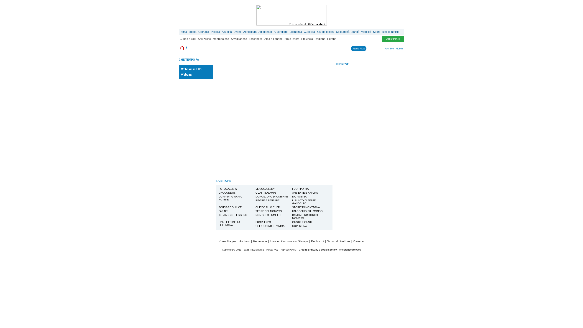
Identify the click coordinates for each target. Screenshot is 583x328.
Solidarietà (343, 31)
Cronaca (203, 31)
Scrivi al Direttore (338, 241)
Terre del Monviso (269, 211)
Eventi (237, 31)
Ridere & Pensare (267, 200)
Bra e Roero (291, 39)
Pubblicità (317, 241)
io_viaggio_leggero (233, 215)
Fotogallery (228, 188)
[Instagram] (370, 48)
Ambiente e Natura (305, 192)
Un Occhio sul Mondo (307, 211)
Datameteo (299, 196)
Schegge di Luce (230, 207)
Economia (295, 31)
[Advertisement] (370, 138)
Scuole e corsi (325, 31)
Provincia (307, 39)
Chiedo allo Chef (268, 207)
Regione (320, 39)
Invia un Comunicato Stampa (289, 241)
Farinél (224, 211)
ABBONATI (393, 39)
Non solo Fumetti (268, 215)
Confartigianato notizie (231, 198)
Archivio (389, 48)
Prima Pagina (188, 31)
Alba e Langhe (273, 39)
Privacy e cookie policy (323, 249)
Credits (303, 249)
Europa (331, 39)
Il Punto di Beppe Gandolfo (304, 202)
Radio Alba (359, 48)
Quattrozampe (266, 192)
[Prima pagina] (182, 48)
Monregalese (221, 39)
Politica (215, 31)
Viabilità (366, 31)
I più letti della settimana (229, 223)
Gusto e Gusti (302, 222)
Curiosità (309, 31)
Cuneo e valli (188, 39)
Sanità (355, 31)
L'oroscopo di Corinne (272, 196)
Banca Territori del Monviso (306, 216)
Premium (359, 241)
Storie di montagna (306, 207)
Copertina (299, 226)
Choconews (227, 192)
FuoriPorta (300, 188)
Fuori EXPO (263, 222)
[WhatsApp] (376, 48)
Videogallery (265, 188)
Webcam (186, 74)
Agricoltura (250, 31)
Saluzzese (204, 39)
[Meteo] (380, 48)
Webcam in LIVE (191, 69)
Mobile (399, 48)
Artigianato (265, 31)
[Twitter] (372, 48)
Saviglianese (239, 39)
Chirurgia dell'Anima (270, 226)
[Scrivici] (382, 48)
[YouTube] (374, 48)
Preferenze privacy (350, 249)
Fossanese (256, 39)
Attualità (227, 31)
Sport (376, 31)
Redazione (260, 241)
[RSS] (378, 48)
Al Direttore (281, 31)
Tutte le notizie (390, 31)
